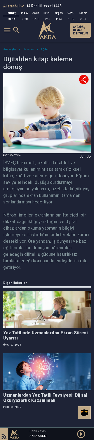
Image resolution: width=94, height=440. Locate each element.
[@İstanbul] (13, 6)
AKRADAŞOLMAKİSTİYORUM (80, 30)
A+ (82, 156)
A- (89, 156)
